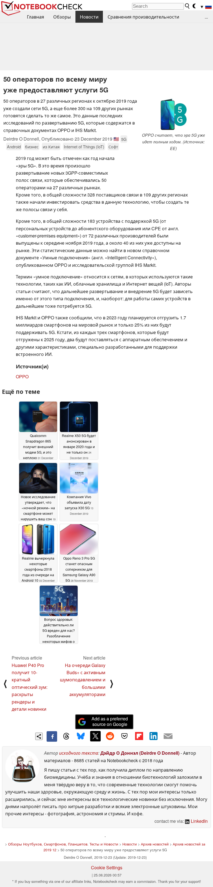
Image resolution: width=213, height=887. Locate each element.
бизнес (32, 146)
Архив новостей (155, 844)
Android (14, 146)
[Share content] (39, 736)
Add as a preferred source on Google (110, 721)
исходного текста (78, 753)
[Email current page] (168, 736)
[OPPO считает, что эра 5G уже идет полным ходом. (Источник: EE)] (173, 114)
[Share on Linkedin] (153, 736)
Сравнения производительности (143, 17)
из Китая (51, 146)
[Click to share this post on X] (95, 736)
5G (123, 139)
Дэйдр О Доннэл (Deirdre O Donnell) (139, 753)
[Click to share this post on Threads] (66, 736)
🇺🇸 (116, 139)
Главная (35, 17)
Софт (113, 146)
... (206, 17)
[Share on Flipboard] (139, 736)
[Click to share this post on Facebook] (52, 736)
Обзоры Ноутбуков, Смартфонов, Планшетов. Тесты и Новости (63, 844)
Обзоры (62, 17)
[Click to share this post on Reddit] (110, 736)
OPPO (22, 376)
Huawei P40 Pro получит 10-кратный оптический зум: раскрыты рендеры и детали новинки (29, 687)
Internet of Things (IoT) (84, 146)
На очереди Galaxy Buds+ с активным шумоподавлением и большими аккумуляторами (82, 680)
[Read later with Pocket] (124, 736)
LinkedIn (199, 821)
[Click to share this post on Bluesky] (80, 736)
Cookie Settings (106, 867)
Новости (89, 17)
